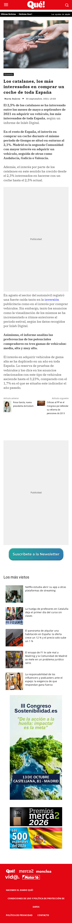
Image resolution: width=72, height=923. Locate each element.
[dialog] (36, 461)
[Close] (65, 394)
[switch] (58, 465)
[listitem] (36, 456)
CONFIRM (22, 523)
